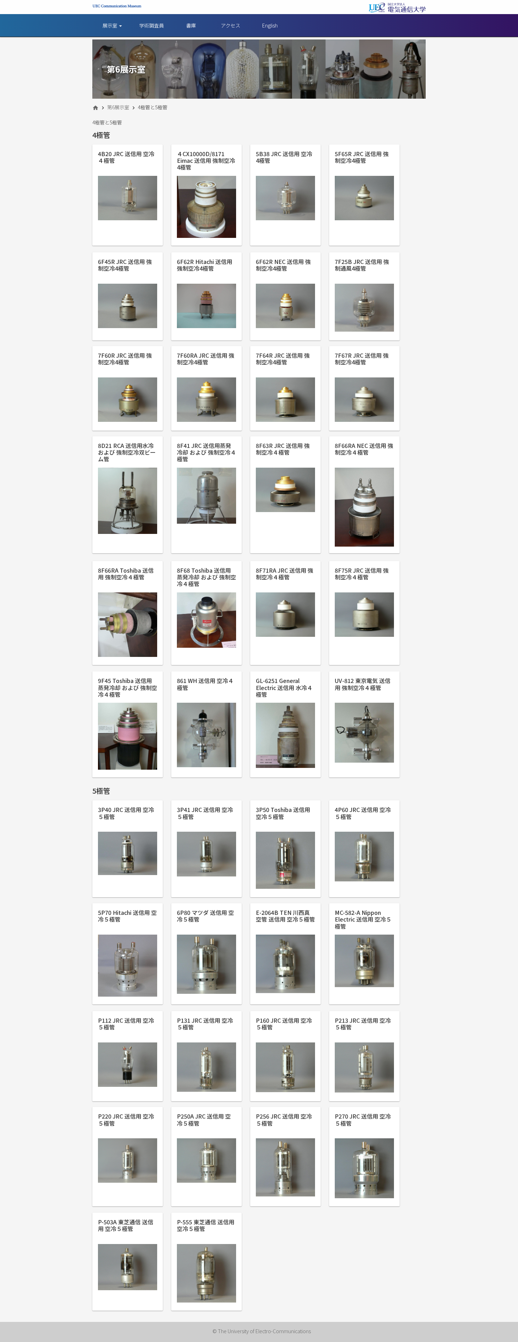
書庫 (191, 25)
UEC (397, 8)
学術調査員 (151, 25)
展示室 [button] (110, 25)
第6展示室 (118, 107)
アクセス (230, 25)
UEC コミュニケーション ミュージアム (117, 7)
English (270, 25)
